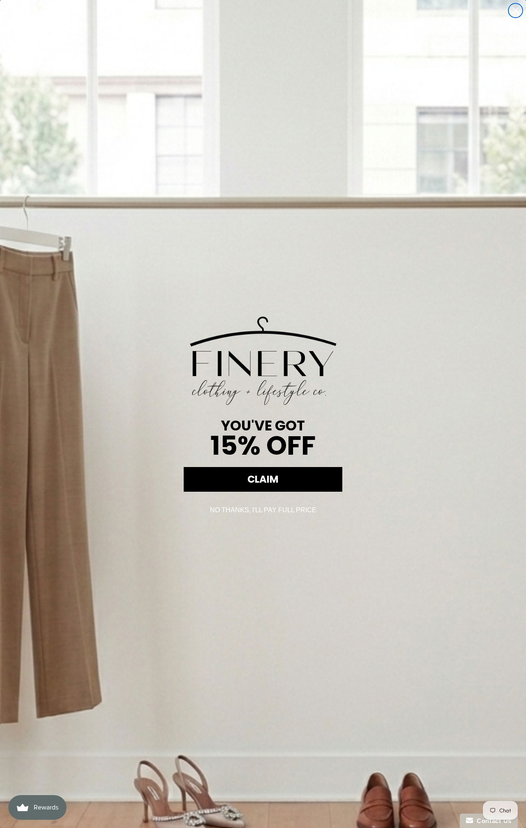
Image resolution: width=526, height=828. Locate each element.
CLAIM (263, 479)
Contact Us (492, 820)
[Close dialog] (515, 10)
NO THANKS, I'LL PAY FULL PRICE (263, 510)
